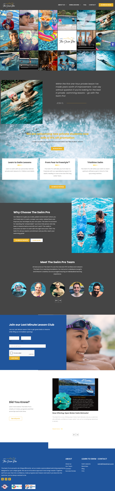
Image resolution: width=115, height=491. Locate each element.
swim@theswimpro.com (106, 464)
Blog (83, 469)
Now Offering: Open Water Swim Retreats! (70, 413)
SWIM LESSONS (74, 5)
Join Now (14, 358)
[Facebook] (9, 479)
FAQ (84, 5)
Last (22, 341)
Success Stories (70, 471)
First (10, 341)
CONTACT (92, 5)
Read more (56, 429)
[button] (66, 5)
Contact (68, 469)
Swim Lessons (86, 464)
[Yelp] (2, 479)
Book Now (85, 466)
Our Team (68, 466)
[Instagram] (6, 479)
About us (68, 464)
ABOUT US (61, 5)
